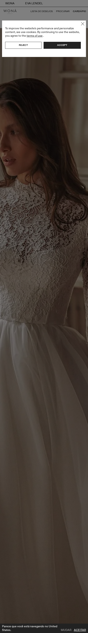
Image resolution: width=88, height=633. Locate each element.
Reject (23, 45)
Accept (62, 45)
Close (82, 23)
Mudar (66, 630)
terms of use (35, 36)
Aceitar (80, 630)
